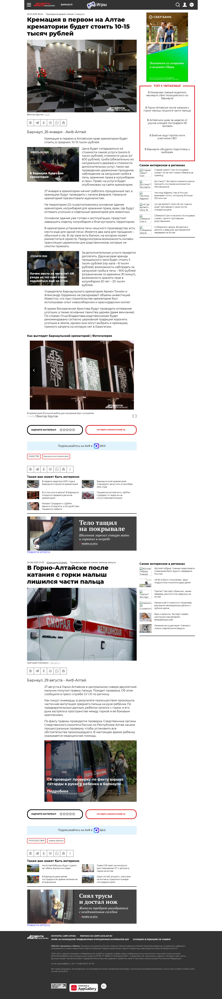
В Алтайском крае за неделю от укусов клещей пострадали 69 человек (167, 123)
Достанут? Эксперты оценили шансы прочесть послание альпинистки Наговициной (174, 184)
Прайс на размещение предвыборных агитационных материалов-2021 (90, 939)
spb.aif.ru (55, 662)
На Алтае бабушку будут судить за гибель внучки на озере (59, 867)
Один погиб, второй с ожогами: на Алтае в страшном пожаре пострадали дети (114, 879)
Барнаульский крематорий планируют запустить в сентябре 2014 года (115, 484)
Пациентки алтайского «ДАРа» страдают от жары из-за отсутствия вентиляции (113, 495)
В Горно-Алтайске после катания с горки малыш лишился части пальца (167, 109)
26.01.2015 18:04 (35, 14)
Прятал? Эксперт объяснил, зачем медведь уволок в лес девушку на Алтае (172, 594)
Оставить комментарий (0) (111, 430)
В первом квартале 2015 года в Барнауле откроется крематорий (60, 482)
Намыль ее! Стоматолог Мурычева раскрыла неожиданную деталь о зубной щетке (173, 605)
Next (129, 370)
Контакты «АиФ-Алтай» (63, 936)
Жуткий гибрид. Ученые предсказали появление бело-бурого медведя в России (174, 571)
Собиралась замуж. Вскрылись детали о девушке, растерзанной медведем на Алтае (172, 230)
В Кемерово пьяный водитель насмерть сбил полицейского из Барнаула (167, 95)
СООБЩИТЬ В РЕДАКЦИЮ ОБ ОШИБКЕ (152, 939)
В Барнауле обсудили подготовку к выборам (167, 151)
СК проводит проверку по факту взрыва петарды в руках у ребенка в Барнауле (85, 781)
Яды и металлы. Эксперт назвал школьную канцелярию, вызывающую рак (171, 617)
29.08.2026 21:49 (35, 562)
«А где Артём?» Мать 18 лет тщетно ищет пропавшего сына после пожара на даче (173, 207)
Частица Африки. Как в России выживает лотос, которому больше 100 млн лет (173, 195)
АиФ (47, 114)
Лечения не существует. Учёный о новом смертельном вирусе (172, 627)
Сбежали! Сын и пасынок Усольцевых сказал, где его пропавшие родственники (174, 218)
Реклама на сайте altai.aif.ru (96, 936)
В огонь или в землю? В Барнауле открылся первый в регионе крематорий (60, 495)
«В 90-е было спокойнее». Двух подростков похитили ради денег (172, 581)
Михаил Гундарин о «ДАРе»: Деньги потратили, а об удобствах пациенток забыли (60, 506)
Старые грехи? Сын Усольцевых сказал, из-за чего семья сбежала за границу (173, 172)
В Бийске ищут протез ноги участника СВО (167, 137)
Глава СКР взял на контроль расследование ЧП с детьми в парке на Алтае (113, 868)
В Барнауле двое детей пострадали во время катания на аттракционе (60, 879)
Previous (34, 370)
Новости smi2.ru (38, 552)
